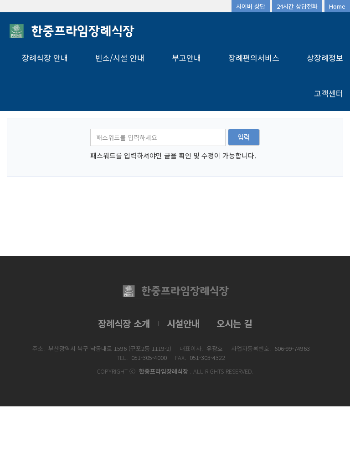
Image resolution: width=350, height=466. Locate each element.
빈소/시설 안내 (119, 57)
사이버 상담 (250, 6)
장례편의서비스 (253, 57)
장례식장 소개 (124, 323)
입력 (243, 137)
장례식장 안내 (45, 57)
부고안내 (186, 57)
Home (337, 6)
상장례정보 (325, 57)
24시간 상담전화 (297, 6)
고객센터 (328, 93)
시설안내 (183, 323)
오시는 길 (234, 323)
